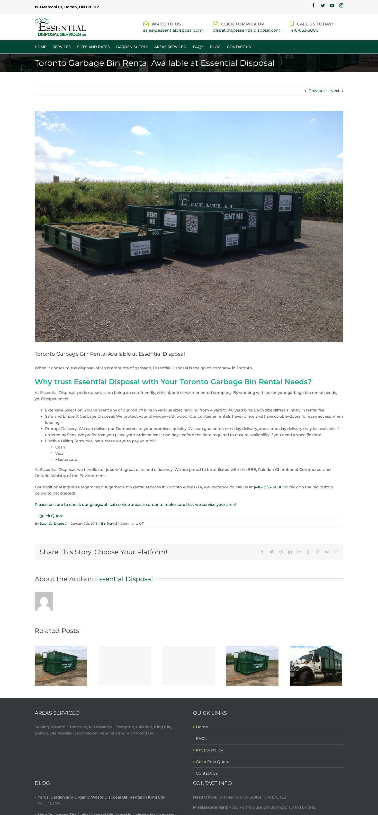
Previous (317, 90)
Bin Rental (109, 523)
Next (334, 90)
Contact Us (207, 773)
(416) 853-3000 (268, 487)
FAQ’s (202, 738)
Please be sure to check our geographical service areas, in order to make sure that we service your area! (135, 504)
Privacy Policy (209, 750)
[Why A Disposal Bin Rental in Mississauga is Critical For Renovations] (316, 665)
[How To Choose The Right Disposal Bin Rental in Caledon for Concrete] (124, 666)
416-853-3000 (305, 30)
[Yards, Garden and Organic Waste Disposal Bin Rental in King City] (61, 665)
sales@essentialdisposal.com (173, 30)
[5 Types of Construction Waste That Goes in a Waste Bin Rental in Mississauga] (252, 665)
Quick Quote (51, 515)
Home (202, 726)
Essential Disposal (53, 523)
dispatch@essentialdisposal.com (246, 30)
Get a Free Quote (212, 761)
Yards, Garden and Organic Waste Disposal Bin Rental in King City (101, 797)
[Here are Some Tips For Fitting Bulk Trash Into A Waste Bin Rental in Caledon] (188, 666)
